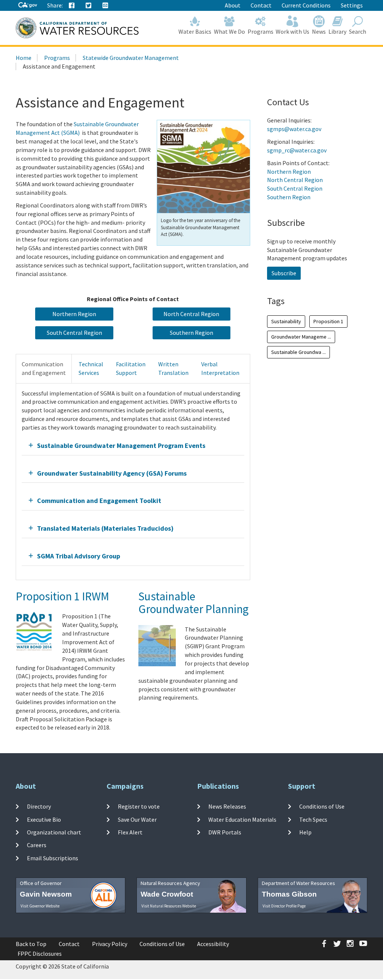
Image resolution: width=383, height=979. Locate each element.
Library (337, 31)
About (232, 5)
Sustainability (286, 321)
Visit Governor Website (40, 906)
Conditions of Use (321, 806)
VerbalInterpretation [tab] (220, 368)
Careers (36, 845)
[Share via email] (105, 5)
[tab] (133, 445)
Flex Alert (130, 832)
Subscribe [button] (284, 273)
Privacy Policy (109, 944)
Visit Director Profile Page (284, 906)
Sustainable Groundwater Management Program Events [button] (121, 445)
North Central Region (295, 180)
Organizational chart (54, 832)
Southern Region (288, 197)
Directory (39, 806)
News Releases (227, 806)
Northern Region (289, 171)
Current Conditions (306, 5)
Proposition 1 (328, 321)
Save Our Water (137, 819)
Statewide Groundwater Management (131, 57)
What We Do (229, 31)
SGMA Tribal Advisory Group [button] (78, 556)
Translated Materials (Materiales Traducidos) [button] (105, 528)
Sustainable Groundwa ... (298, 352)
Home (23, 57)
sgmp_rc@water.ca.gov (297, 150)
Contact (261, 5)
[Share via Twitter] (88, 5)
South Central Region (294, 188)
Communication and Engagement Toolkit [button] (99, 500)
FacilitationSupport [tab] (130, 368)
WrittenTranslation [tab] (173, 368)
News (319, 31)
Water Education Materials (242, 819)
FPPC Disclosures (40, 953)
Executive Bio (44, 819)
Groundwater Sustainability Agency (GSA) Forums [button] (112, 473)
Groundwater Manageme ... (301, 336)
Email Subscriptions (52, 857)
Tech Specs (313, 819)
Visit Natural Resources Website (168, 906)
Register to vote (139, 806)
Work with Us (292, 31)
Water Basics (194, 31)
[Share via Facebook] (71, 5)
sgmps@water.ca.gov (294, 129)
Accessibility (213, 944)
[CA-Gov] (27, 5)
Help (305, 832)
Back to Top (31, 944)
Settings (352, 5)
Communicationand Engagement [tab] (44, 368)
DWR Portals (224, 832)
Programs (260, 31)
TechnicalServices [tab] (91, 368)
